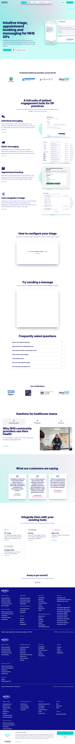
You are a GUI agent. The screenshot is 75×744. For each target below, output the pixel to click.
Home (29, 2)
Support (3, 679)
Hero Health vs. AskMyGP (62, 613)
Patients (40, 617)
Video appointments (7, 703)
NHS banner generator (6, 681)
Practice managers (24, 658)
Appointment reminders (25, 598)
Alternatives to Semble (61, 714)
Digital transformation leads (26, 654)
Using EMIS (40, 619)
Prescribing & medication (43, 626)
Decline (65, 736)
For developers (41, 597)
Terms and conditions (6, 617)
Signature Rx (59, 705)
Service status (41, 608)
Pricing (49, 2)
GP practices (22, 612)
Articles (40, 610)
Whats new (40, 599)
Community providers (24, 608)
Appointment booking (6, 601)
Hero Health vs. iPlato (61, 624)
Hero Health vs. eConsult (62, 614)
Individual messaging (5, 599)
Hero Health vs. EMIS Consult (63, 609)
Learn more (4, 132)
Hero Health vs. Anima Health (63, 618)
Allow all (65, 733)
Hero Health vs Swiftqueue (62, 622)
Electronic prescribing (7, 715)
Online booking (23, 603)
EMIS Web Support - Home (62, 601)
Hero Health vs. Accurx (62, 620)
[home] (6, 2)
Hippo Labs (22, 622)
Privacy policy (4, 615)
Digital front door (6, 705)
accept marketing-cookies (37, 251)
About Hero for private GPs (44, 703)
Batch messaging (5, 605)
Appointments (41, 616)
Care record (40, 621)
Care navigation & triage (6, 603)
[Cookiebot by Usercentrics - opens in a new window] (7, 742)
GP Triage (22, 618)
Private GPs (23, 709)
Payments (5, 713)
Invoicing (5, 709)
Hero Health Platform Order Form (64, 599)
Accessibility (41, 601)
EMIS (57, 703)
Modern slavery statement (7, 611)
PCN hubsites (23, 610)
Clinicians (22, 660)
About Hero (40, 606)
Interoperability (41, 624)
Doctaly (21, 620)
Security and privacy (42, 603)
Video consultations (5, 598)
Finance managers (24, 705)
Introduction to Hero (61, 597)
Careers (40, 604)
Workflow (40, 623)
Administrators (23, 656)
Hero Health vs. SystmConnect (63, 607)
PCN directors (23, 652)
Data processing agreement (7, 613)
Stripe (57, 707)
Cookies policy (4, 619)
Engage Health (23, 624)
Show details (18, 741)
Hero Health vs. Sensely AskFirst (64, 611)
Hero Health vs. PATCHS (62, 616)
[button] (24, 2)
